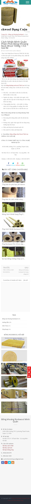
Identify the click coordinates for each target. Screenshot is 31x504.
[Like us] (2, 462)
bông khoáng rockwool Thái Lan (15, 85)
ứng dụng (5, 329)
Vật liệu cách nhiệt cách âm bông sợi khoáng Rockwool (12, 405)
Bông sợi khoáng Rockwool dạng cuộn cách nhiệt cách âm (13, 353)
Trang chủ (4, 34)
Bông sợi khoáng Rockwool (16, 34)
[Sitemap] (12, 462)
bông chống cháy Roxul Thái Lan (19, 134)
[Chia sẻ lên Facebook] (8, 163)
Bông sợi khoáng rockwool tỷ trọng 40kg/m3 (23, 272)
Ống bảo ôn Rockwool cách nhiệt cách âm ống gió (12, 366)
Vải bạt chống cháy (8, 450)
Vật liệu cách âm (7, 448)
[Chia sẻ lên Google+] (18, 163)
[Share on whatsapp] (22, 163)
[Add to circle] (6, 462)
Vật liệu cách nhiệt (8, 445)
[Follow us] (9, 462)
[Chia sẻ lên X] (13, 163)
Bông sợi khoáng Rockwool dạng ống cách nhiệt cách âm (13, 379)
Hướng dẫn (5, 322)
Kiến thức (5, 326)
